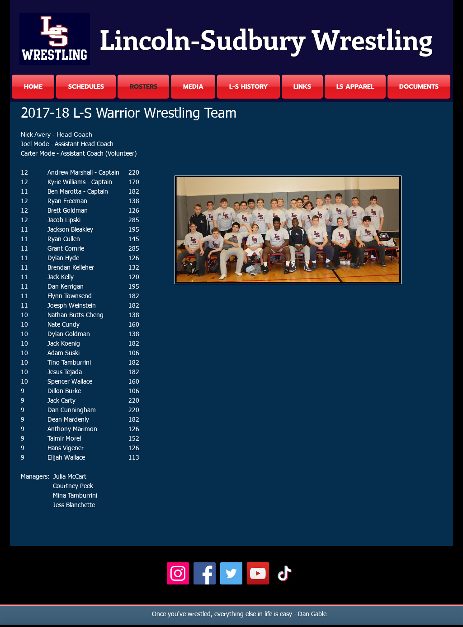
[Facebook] (205, 573)
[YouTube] (258, 573)
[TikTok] (285, 573)
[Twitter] (231, 573)
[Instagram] (178, 573)
